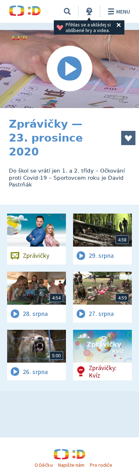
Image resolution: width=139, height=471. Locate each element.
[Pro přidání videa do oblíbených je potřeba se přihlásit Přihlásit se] (128, 138)
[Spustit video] (69, 69)
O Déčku (43, 465)
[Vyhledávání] (67, 11)
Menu (123, 11)
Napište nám (71, 465)
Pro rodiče (101, 465)
